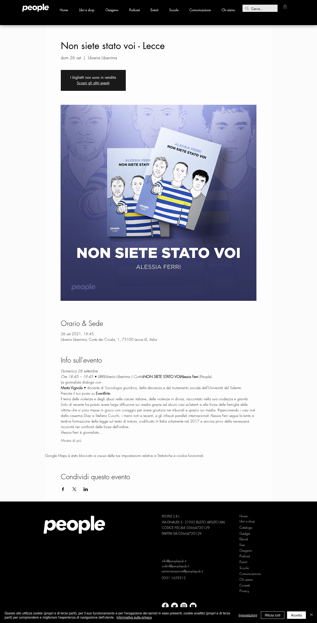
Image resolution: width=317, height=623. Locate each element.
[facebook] (165, 606)
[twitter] (174, 606)
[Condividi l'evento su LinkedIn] (86, 489)
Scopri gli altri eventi (93, 83)
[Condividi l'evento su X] (74, 489)
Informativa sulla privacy (134, 617)
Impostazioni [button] (248, 615)
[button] (285, 7)
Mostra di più (71, 440)
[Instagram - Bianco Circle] (183, 606)
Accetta (296, 615)
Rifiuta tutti (272, 615)
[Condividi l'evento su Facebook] (63, 489)
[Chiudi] (311, 615)
